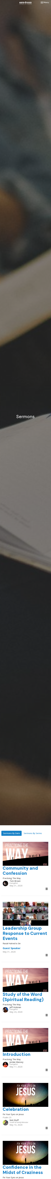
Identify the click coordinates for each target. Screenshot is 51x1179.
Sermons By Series (33, 833)
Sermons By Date (11, 833)
